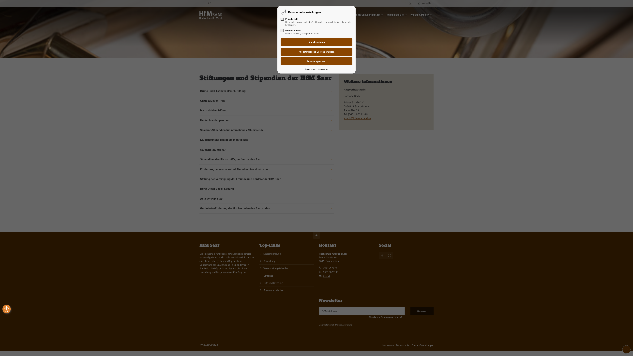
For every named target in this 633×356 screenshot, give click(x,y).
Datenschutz (310, 69)
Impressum (323, 69)
